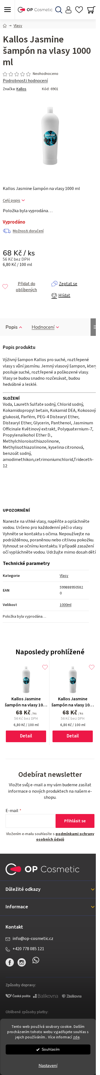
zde (76, 1037)
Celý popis (11, 200)
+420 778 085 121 (28, 949)
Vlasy (64, 576)
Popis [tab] (12, 327)
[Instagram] (22, 962)
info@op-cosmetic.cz (32, 938)
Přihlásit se (75, 821)
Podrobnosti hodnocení (25, 81)
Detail (26, 736)
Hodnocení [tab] (43, 327)
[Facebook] (10, 962)
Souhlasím (51, 1049)
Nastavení (48, 1065)
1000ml (65, 605)
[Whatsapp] (35, 962)
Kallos (21, 89)
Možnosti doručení (28, 231)
